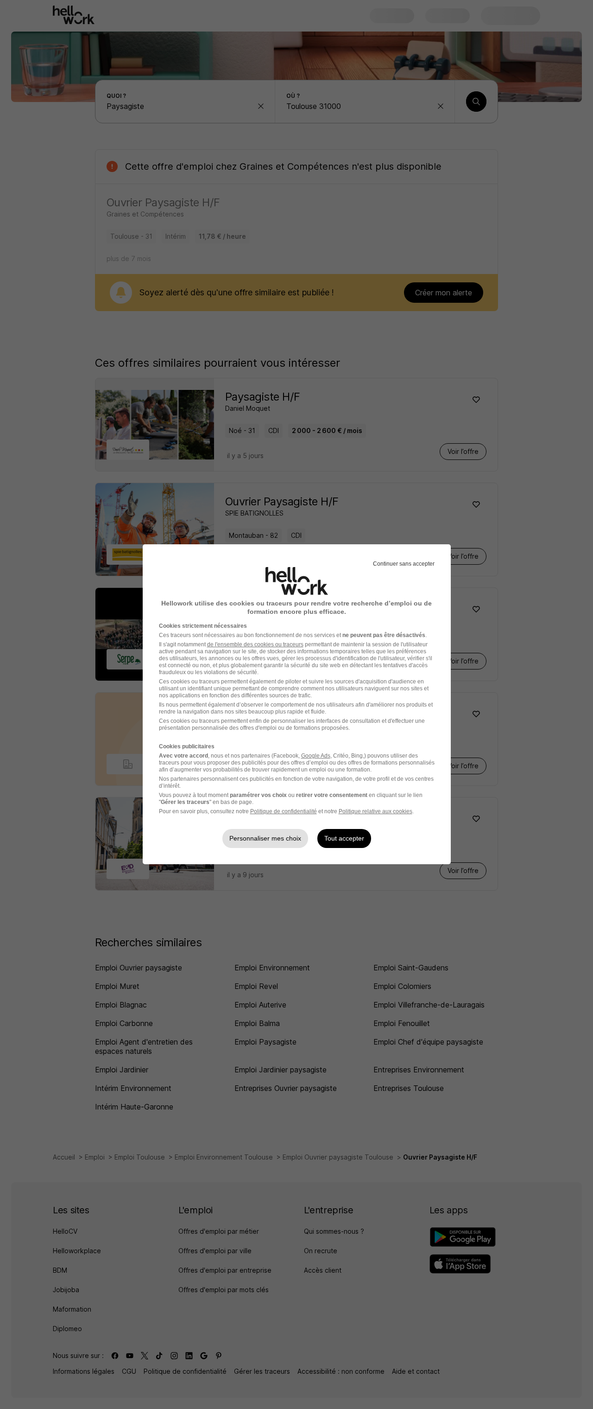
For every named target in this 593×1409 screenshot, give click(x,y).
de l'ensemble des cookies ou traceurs (255, 644)
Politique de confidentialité (283, 811)
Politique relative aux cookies (375, 811)
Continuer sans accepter (404, 564)
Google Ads (315, 755)
